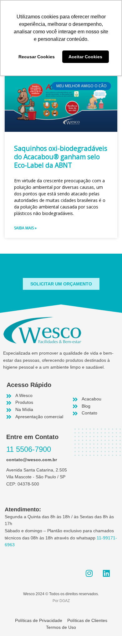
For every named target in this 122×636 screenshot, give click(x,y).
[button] (61, 284)
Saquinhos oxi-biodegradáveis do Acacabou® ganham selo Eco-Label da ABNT (60, 157)
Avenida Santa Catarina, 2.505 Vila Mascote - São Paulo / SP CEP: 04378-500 (36, 477)
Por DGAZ (61, 601)
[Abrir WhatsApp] (106, 620)
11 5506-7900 (28, 449)
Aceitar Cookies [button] (85, 56)
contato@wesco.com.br (31, 459)
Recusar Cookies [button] (36, 56)
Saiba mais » (25, 228)
